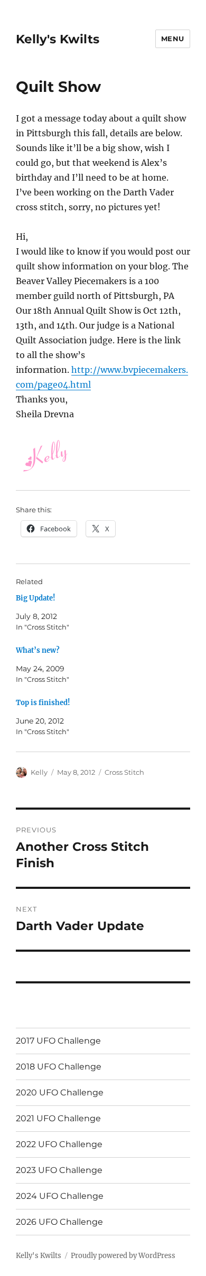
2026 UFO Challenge (59, 1222)
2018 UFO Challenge (58, 1067)
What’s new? (38, 650)
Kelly (39, 772)
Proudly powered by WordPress (123, 1255)
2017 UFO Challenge (58, 1041)
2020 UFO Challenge (60, 1092)
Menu (172, 38)
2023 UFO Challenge (59, 1170)
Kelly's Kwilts (57, 39)
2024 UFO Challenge (60, 1196)
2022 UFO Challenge (59, 1144)
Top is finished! (43, 702)
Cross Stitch (124, 772)
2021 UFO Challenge (58, 1118)
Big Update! (35, 598)
